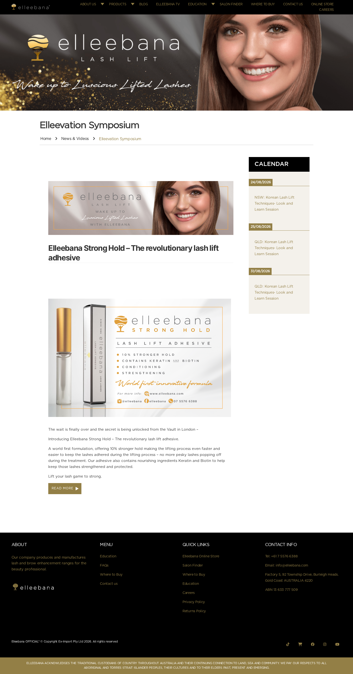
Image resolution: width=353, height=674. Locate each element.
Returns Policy (194, 611)
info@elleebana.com (292, 565)
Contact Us (293, 4)
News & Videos (75, 139)
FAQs (104, 565)
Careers (326, 10)
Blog (143, 4)
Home (45, 139)
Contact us (108, 584)
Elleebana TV (168, 4)
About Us (88, 4)
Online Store (322, 4)
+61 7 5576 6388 (284, 556)
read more (62, 488)
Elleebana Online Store (201, 556)
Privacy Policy (194, 602)
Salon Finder (231, 4)
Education (197, 4)
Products (117, 4)
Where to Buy (263, 4)
